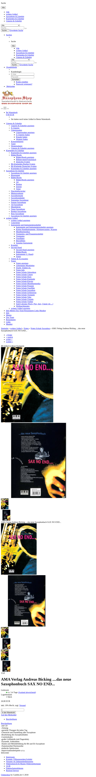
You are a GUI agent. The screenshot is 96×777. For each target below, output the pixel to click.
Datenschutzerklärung (14, 768)
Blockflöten (20, 241)
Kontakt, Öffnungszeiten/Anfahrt (19, 759)
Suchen (9, 35)
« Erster (9, 335)
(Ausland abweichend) (27, 692)
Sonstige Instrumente (24, 243)
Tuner (13, 144)
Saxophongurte (17, 196)
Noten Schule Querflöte (25, 288)
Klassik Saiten (21, 137)
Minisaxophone (17, 193)
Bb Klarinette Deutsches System (23, 166)
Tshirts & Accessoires (19, 259)
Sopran (19, 187)
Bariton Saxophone (18, 211)
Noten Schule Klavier (24, 281)
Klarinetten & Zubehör (15, 19)
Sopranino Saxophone (19, 200)
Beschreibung (11, 719)
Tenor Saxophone (18, 209)
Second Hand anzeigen (25, 250)
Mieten (13, 311)
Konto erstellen (22, 82)
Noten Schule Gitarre (24, 274)
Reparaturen (29, 311)
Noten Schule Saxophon (25, 290)
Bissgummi (15, 175)
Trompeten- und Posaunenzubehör (29, 234)
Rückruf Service (12, 770)
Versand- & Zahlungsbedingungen (19, 761)
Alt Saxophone (17, 205)
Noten (18, 256)
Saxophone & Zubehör (15, 16)
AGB (8, 766)
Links (36, 311)
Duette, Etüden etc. (23, 268)
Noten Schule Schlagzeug (26, 293)
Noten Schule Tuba (23, 297)
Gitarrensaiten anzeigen (25, 132)
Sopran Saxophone (18, 202)
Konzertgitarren (17, 141)
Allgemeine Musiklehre (25, 265)
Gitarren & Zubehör (14, 21)
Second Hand (16, 247)
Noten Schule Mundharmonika (28, 284)
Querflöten (20, 238)
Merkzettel (10, 86)
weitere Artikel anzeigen (20, 220)
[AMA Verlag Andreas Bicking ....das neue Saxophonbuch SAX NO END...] (19, 574)
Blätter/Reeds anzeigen (25, 157)
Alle (7, 12)
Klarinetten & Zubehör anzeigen (23, 153)
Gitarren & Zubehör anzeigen (22, 126)
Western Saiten (22, 139)
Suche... (5, 30)
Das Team (20, 311)
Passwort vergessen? (24, 84)
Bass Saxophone (17, 214)
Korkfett (14, 245)
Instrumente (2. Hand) (24, 254)
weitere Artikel (12, 14)
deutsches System (23, 162)
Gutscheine (15, 223)
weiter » (9, 339)
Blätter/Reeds (16, 155)
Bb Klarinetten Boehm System (23, 164)
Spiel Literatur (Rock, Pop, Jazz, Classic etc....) (34, 304)
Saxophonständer (18, 198)
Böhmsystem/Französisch (26, 159)
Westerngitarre (16, 146)
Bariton (19, 184)
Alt (17, 182)
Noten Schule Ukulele (25, 299)
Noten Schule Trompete (25, 295)
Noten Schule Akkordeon (26, 272)
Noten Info (20, 270)
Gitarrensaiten (16, 130)
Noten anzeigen (22, 263)
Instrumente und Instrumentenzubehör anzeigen (34, 227)
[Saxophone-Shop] (16, 105)
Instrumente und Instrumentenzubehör (26, 225)
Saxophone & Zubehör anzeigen (24, 173)
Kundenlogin (11, 67)
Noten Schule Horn (23, 277)
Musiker (42, 311)
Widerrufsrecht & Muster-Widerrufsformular (23, 764)
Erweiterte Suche (16, 30)
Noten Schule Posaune (25, 286)
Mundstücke (16, 207)
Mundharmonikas (23, 232)
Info (8, 311)
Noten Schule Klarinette (25, 279)
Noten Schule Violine (24, 302)
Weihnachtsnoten (23, 306)
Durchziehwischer (18, 191)
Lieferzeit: (5, 690)
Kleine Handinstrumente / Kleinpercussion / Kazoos (36, 229)
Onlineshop (5, 775)
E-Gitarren (15, 128)
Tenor (18, 189)
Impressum (10, 757)
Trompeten (20, 236)
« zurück (9, 337)
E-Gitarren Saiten (23, 135)
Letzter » (9, 342)
